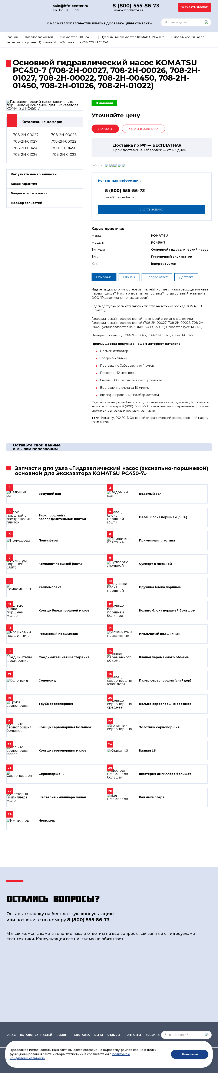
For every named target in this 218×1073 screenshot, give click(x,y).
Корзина (152, 1035)
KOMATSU (159, 235)
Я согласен (190, 1054)
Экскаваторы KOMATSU (77, 37)
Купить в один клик (143, 128)
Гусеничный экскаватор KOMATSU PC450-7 (133, 37)
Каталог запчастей (74, 23)
